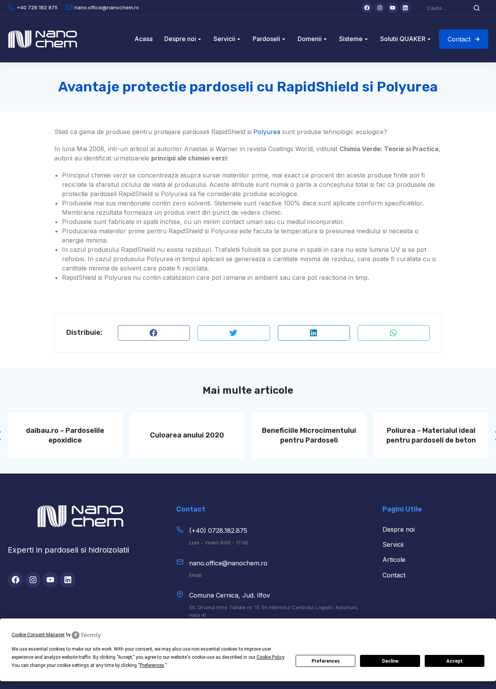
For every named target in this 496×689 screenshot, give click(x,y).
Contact (459, 39)
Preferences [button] (152, 665)
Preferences (326, 661)
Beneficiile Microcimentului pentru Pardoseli (309, 435)
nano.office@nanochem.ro (228, 563)
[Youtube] (392, 7)
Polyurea (266, 132)
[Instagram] (379, 7)
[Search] (476, 7)
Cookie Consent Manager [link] (38, 634)
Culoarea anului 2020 (187, 435)
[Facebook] (367, 7)
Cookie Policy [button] (270, 657)
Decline (390, 661)
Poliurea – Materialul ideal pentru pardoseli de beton (431, 435)
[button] (154, 333)
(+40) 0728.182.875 (218, 530)
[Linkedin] (405, 7)
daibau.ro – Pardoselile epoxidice (65, 435)
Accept (454, 661)
